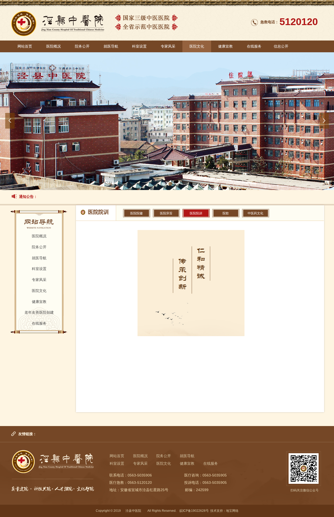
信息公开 (281, 46)
